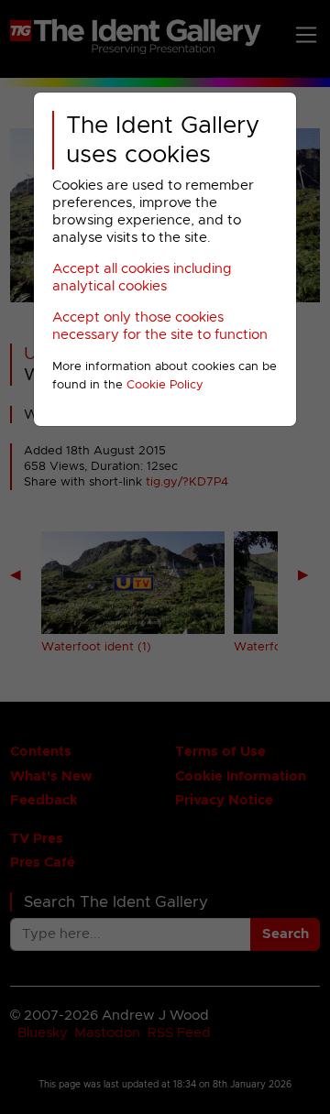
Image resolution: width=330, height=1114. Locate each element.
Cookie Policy (165, 385)
